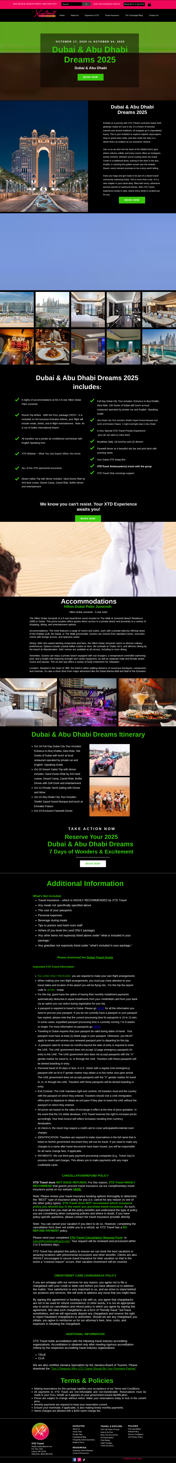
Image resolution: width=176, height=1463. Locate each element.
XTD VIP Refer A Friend (110, 1429)
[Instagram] (79, 1459)
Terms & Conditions (135, 1434)
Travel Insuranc (107, 1446)
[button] (149, 4)
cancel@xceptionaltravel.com (51, 1241)
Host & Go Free (107, 1432)
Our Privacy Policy (135, 1437)
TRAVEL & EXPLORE (111, 1426)
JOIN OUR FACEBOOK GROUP (107, 4)
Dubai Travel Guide (100, 957)
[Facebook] (74, 1459)
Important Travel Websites (83, 1450)
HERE (100, 1008)
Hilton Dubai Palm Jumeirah (87, 606)
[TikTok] (84, 1459)
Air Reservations (107, 1438)
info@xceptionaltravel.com (41, 1446)
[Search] (86, 4)
